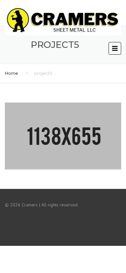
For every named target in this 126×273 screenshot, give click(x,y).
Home (11, 73)
